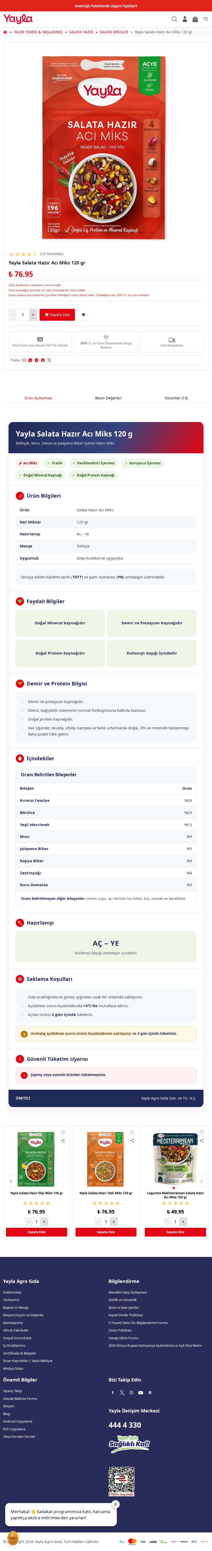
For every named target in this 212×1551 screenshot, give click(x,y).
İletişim (8, 1406)
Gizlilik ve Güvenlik (123, 1299)
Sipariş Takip (12, 1390)
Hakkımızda (12, 1292)
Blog (6, 1413)
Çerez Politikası (120, 1330)
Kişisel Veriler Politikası (126, 1315)
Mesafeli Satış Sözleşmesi (128, 1292)
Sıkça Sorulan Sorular (19, 1436)
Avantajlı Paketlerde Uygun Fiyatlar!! (106, 6)
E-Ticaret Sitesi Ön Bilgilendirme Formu (138, 1322)
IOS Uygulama (14, 1429)
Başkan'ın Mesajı (15, 1307)
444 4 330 (125, 1425)
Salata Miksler (114, 31)
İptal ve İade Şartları (124, 1307)
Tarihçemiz (11, 1299)
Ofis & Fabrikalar (16, 1330)
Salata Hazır (81, 31)
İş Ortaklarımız (14, 1345)
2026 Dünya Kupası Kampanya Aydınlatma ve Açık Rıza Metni (155, 1345)
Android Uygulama (17, 1421)
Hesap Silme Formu (124, 1338)
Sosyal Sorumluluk (17, 1338)
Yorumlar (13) (176, 397)
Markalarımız (13, 1322)
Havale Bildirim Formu (20, 1398)
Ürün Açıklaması (38, 397)
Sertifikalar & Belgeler (19, 1353)
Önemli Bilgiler (20, 1380)
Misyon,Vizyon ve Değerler (23, 1315)
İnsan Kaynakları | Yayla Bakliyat (27, 1360)
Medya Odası (13, 1368)
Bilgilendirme (124, 1281)
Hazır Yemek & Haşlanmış (38, 31)
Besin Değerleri (108, 397)
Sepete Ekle (60, 314)
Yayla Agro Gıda (21, 1281)
